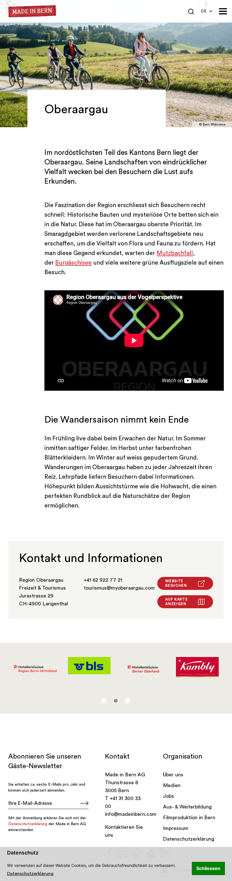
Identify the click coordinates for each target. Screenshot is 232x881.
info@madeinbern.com (130, 814)
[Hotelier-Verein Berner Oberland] (143, 669)
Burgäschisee (73, 263)
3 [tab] (127, 700)
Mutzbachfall (174, 253)
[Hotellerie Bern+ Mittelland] (35, 669)
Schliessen (208, 868)
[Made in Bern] (32, 11)
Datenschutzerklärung (30, 873)
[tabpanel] (35, 669)
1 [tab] (103, 700)
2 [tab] (115, 700)
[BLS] (89, 665)
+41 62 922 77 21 (103, 580)
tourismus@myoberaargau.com (119, 587)
